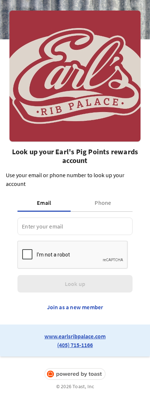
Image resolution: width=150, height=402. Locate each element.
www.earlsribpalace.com (75, 336)
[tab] (45, 202)
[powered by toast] (75, 374)
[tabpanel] (74, 226)
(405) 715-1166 (75, 345)
